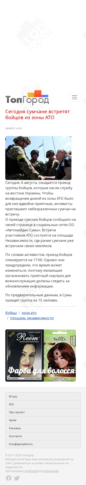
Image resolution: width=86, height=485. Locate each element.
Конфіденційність (21, 444)
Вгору (13, 396)
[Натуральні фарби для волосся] (40, 355)
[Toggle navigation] (74, 97)
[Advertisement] (43, 43)
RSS (11, 404)
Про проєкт (17, 412)
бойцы (11, 312)
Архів (12, 420)
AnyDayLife (32, 471)
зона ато (29, 312)
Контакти (15, 436)
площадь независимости (32, 318)
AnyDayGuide (50, 471)
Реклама (15, 428)
